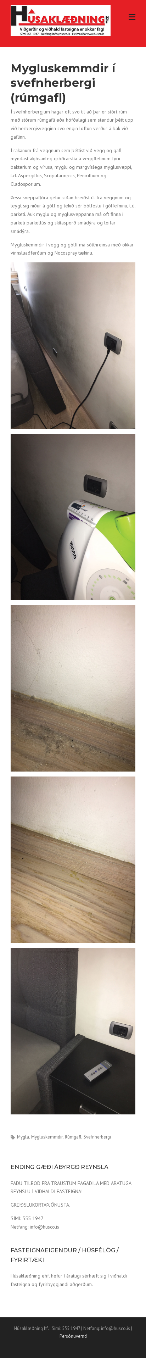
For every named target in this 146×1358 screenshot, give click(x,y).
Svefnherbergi (97, 1137)
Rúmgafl (73, 1137)
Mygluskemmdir (47, 1137)
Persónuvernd (73, 1336)
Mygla (23, 1137)
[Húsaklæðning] (61, 20)
